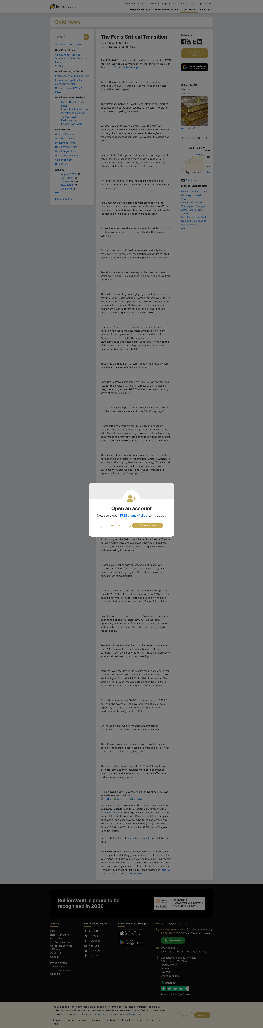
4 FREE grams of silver (132, 515)
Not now (115, 525)
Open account (148, 525)
